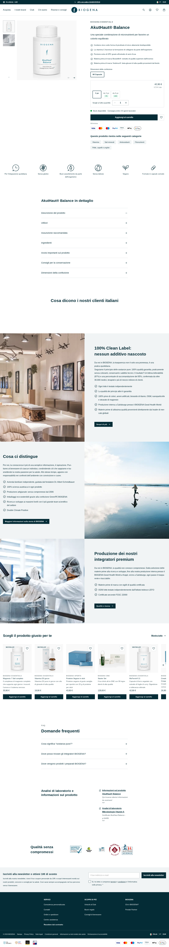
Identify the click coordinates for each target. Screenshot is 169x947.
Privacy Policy (29, 934)
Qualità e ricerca (103, 606)
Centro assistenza (51, 920)
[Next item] (163, 665)
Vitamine (95, 142)
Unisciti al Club (90, 905)
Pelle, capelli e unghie (100, 148)
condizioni (122, 882)
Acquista (7, 10)
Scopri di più (101, 424)
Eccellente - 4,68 (12, 2)
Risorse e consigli (59, 10)
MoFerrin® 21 (134, 678)
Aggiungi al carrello (124, 117)
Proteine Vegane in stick (75, 678)
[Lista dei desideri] (157, 10)
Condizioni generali (51, 934)
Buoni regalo (89, 910)
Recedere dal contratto (53, 925)
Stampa (19, 934)
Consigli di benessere (92, 915)
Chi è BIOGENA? (132, 905)
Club (32, 10)
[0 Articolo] (164, 10)
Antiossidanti (125, 142)
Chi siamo (42, 10)
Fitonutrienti (139, 142)
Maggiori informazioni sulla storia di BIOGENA (24, 521)
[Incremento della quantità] (125, 102)
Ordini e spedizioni (51, 915)
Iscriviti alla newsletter (154, 875)
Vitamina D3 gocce (42, 678)
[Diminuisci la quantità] (114, 102)
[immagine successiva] (9, 77)
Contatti (47, 910)
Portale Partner (131, 910)
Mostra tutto (157, 636)
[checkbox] (89, 881)
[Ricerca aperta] (144, 10)
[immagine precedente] (68, 77)
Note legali (39, 934)
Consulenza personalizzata (54, 905)
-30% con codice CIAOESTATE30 (88, 2)
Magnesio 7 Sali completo (13, 678)
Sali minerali (109, 142)
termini (113, 882)
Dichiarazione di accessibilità (97, 934)
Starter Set (102, 678)
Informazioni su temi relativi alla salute (73, 934)
